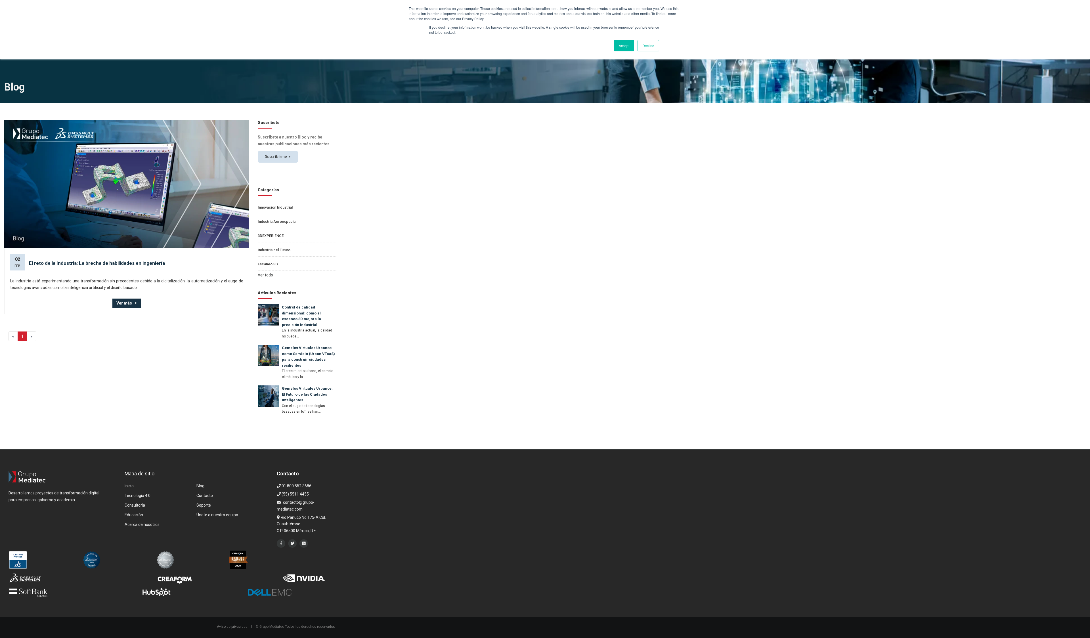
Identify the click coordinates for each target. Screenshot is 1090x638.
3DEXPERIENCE (271, 236)
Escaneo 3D (268, 264)
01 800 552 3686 (296, 486)
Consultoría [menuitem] (135, 505)
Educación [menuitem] (134, 515)
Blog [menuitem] (200, 486)
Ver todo (265, 275)
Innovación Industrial (275, 207)
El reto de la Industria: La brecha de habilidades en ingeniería (97, 263)
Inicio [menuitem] (129, 486)
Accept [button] (624, 45)
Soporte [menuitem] (203, 505)
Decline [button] (648, 45)
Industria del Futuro (274, 250)
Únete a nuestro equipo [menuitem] (217, 515)
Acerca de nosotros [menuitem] (142, 524)
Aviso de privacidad (232, 627)
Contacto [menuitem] (204, 495)
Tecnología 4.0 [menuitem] (137, 495)
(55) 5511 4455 (295, 494)
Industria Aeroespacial (277, 221)
